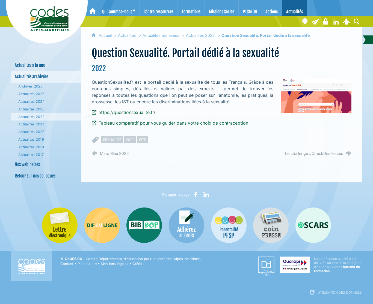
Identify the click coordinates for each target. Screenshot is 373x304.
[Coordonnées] (305, 21)
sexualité (112, 140)
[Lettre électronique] (315, 21)
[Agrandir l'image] (316, 95)
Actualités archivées (161, 35)
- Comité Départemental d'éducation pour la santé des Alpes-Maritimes (133, 259)
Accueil (106, 35)
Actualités (127, 35)
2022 (130, 140)
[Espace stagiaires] (325, 21)
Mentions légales (114, 264)
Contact (66, 264)
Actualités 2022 (200, 35)
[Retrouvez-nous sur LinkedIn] (336, 21)
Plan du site (87, 264)
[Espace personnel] (346, 21)
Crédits (138, 264)
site (142, 140)
